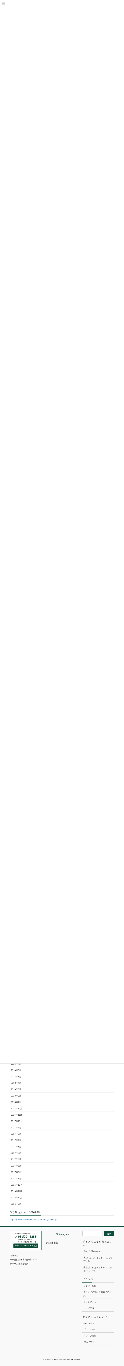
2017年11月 (16, 1115)
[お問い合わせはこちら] (26, 1240)
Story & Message (91, 1251)
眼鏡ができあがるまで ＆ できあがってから (97, 1269)
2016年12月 (16, 1185)
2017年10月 (16, 1121)
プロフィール (89, 1329)
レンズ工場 (88, 1308)
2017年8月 (16, 1134)
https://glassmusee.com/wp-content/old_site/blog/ (33, 1219)
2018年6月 (16, 1070)
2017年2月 (16, 1172)
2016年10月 (16, 1197)
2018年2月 (16, 1096)
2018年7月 (16, 1064)
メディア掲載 (89, 1336)
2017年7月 (16, 1140)
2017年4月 (16, 1159)
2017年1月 (16, 1178)
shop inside (88, 1323)
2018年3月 (16, 1089)
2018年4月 (16, 1083)
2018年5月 (16, 1076)
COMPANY (88, 1342)
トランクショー (90, 1302)
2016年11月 (16, 1191)
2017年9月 (16, 1127)
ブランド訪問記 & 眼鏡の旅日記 (97, 1294)
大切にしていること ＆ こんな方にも (97, 1259)
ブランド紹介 (89, 1285)
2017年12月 (16, 1108)
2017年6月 (16, 1146)
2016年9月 (16, 1204)
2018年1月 (16, 1102)
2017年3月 (16, 1166)
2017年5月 (16, 1153)
